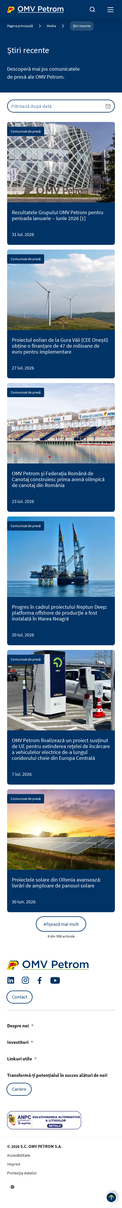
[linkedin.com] (11, 980)
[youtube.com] (55, 980)
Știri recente (82, 26)
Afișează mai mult (61, 924)
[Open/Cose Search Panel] (92, 9)
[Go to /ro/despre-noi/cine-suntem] (12, 1187)
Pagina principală (20, 26)
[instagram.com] (25, 980)
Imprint (13, 1164)
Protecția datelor (22, 1173)
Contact (19, 997)
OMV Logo (17, 8)
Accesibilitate (18, 1155)
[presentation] (61, 106)
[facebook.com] (39, 980)
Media (51, 26)
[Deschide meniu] (111, 9)
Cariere (19, 1089)
